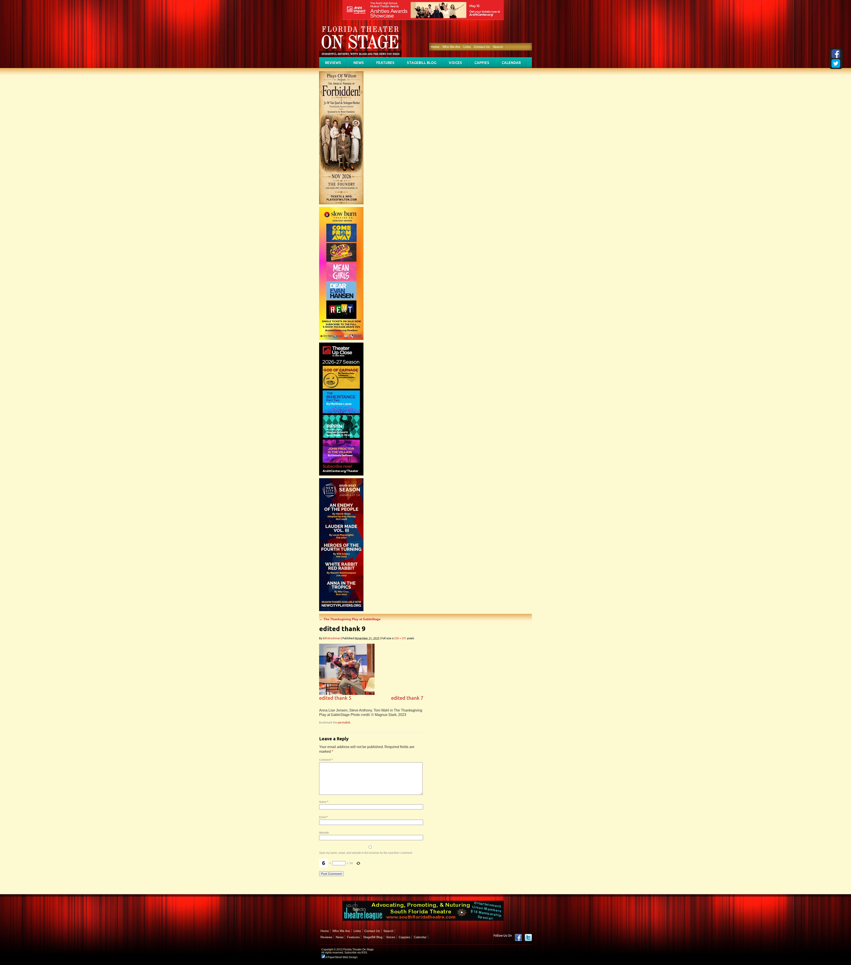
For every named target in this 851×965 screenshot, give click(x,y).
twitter (528, 937)
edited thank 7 (407, 698)
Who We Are (451, 47)
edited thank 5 (335, 698)
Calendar (511, 63)
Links (467, 47)
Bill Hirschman (331, 638)
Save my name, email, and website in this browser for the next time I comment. (366, 852)
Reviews (333, 63)
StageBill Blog (421, 63)
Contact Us (482, 47)
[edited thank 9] (347, 694)
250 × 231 (400, 638)
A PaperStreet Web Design (341, 957)
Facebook (518, 937)
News (358, 63)
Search (498, 47)
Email (323, 817)
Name (323, 801)
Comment (326, 759)
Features (385, 63)
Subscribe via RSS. (356, 952)
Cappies (481, 63)
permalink (344, 722)
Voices (455, 63)
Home (435, 47)
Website (324, 832)
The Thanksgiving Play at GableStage (350, 619)
